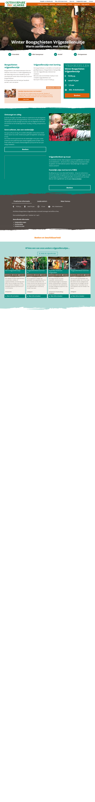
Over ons (72, 1)
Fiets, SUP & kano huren (61, 1)
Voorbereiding (19, 224)
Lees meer (26, 99)
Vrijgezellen (77, 4)
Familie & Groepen (43, 4)
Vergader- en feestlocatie (46, 1)
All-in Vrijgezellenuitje (12, 270)
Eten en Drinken (76, 179)
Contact (91, 1)
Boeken (77, 95)
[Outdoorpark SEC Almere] (15, 6)
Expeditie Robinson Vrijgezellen (55, 271)
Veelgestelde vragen (81, 1)
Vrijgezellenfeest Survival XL (36, 271)
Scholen (70, 4)
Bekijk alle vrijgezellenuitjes (48, 253)
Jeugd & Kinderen (61, 4)
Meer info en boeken (13, 296)
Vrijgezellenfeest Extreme (80, 270)
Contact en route (19, 226)
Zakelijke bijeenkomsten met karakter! (30, 91)
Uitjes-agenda (85, 4)
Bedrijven (52, 4)
